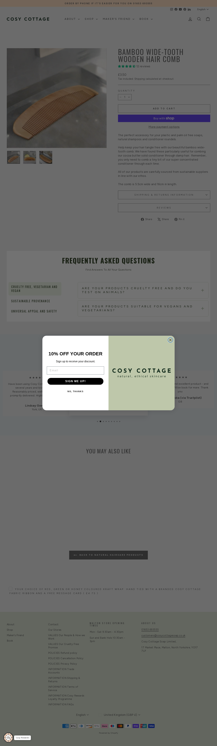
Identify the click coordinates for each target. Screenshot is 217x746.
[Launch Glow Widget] (8, 737)
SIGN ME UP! (75, 381)
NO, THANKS (75, 391)
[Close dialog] (170, 339)
